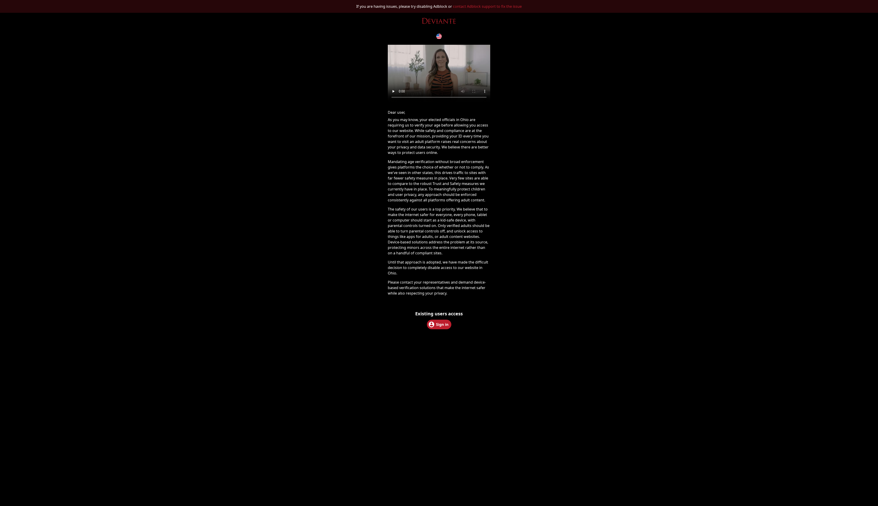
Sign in (442, 324)
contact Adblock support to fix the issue (487, 6)
